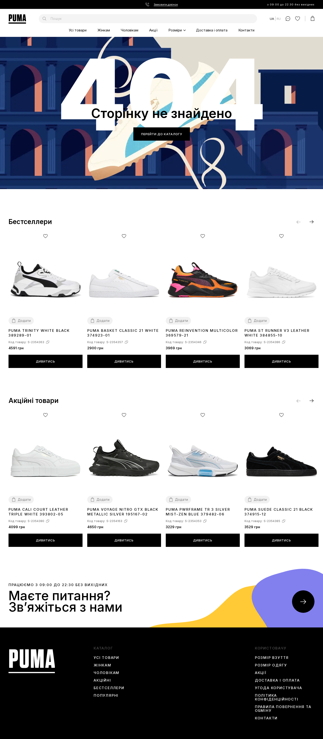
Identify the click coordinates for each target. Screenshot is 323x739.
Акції (153, 30)
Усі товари (78, 30)
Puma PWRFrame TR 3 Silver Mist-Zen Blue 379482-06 (198, 511)
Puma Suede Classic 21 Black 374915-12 (278, 511)
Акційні (102, 680)
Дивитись (45, 361)
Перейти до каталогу (161, 134)
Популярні (106, 695)
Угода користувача (278, 688)
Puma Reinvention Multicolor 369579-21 (202, 332)
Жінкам (103, 30)
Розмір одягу (271, 665)
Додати (24, 321)
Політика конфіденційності (276, 697)
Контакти (246, 30)
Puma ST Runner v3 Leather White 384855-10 (277, 332)
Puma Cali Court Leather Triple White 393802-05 (38, 511)
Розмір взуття (272, 658)
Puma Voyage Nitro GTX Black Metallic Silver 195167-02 (122, 511)
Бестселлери (109, 688)
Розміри (175, 30)
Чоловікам (129, 30)
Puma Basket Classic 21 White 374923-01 (123, 332)
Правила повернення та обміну (283, 709)
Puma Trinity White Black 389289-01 (39, 332)
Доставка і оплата (211, 30)
